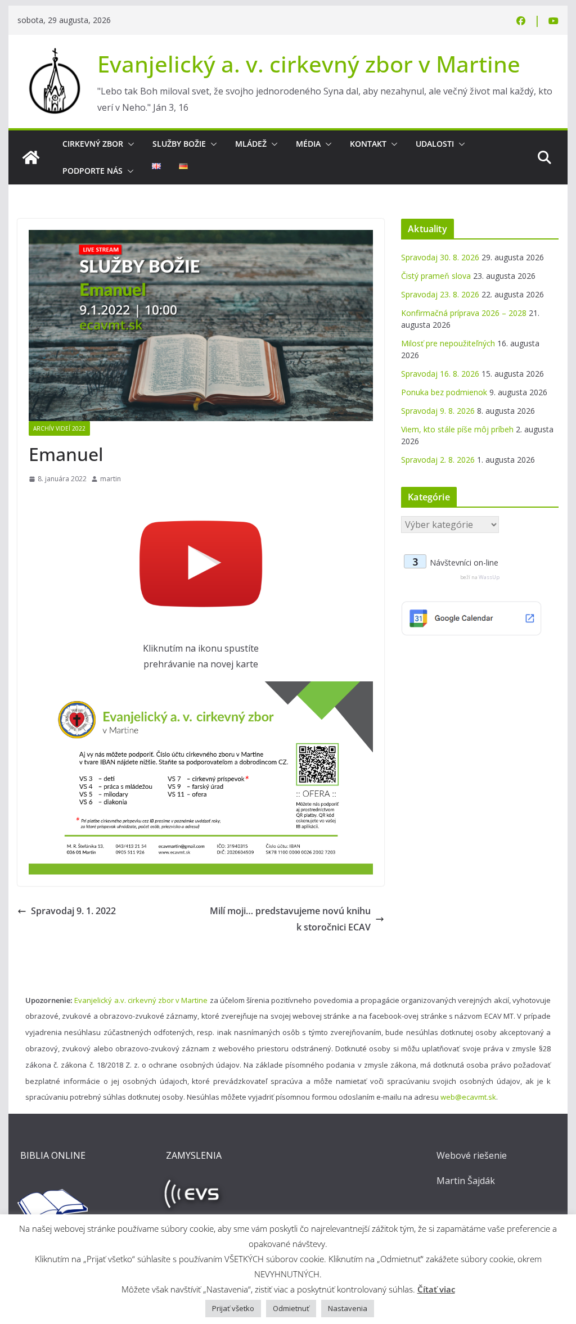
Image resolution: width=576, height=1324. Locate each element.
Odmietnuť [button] (291, 1308)
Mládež (251, 143)
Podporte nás (92, 170)
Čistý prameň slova (436, 275)
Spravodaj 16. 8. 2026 (440, 373)
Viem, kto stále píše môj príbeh (457, 429)
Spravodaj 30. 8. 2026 (440, 257)
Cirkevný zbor (92, 143)
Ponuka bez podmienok (444, 392)
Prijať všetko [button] (233, 1308)
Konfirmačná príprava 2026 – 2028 (463, 313)
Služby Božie (179, 143)
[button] (128, 144)
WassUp (489, 577)
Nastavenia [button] (347, 1308)
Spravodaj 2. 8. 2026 (438, 459)
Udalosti (435, 143)
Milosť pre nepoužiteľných (448, 343)
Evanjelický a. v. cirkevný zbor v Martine (308, 63)
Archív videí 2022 (59, 428)
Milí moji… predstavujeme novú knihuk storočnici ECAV (290, 919)
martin (110, 478)
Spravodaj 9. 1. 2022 (73, 911)
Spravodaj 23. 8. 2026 (440, 294)
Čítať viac (436, 1289)
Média (308, 143)
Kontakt (368, 143)
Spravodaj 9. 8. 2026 (438, 410)
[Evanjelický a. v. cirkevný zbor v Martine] (31, 157)
